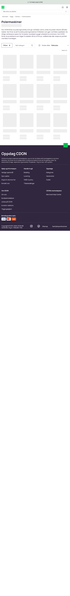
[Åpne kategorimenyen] (67, 7)
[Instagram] (31, 591)
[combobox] (35, 11)
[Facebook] (39, 591)
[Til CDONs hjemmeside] (2, 7)
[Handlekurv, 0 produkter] (63, 7)
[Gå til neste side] (63, 501)
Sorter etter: (46, 45)
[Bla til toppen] (65, 510)
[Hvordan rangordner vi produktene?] (39, 45)
